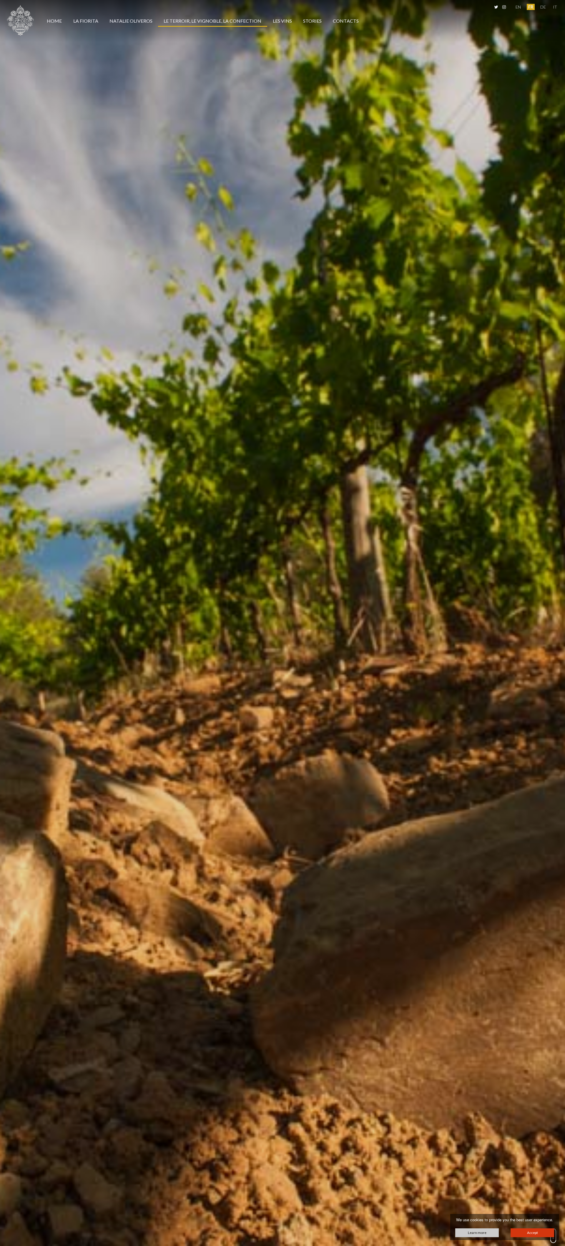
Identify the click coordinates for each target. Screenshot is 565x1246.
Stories (312, 21)
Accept (532, 1232)
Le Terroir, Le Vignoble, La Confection (212, 21)
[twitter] (496, 7)
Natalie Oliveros (130, 21)
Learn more (477, 1232)
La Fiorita (85, 21)
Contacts (346, 21)
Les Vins (282, 21)
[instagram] (504, 7)
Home (54, 21)
